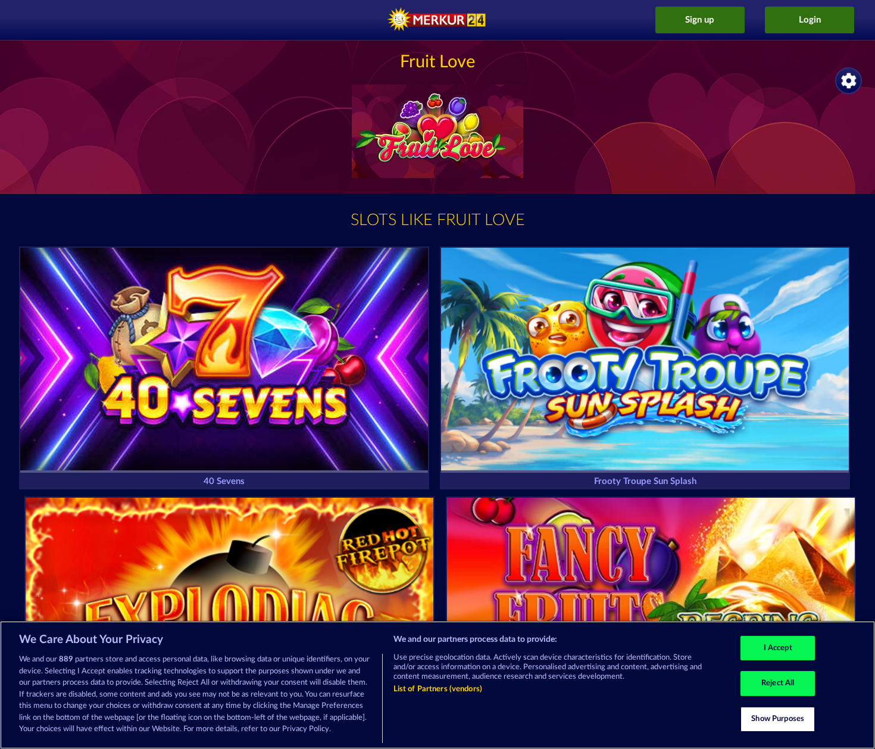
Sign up (699, 19)
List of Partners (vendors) (437, 689)
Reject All (777, 683)
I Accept (778, 648)
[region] (437, 685)
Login (810, 19)
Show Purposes (777, 719)
